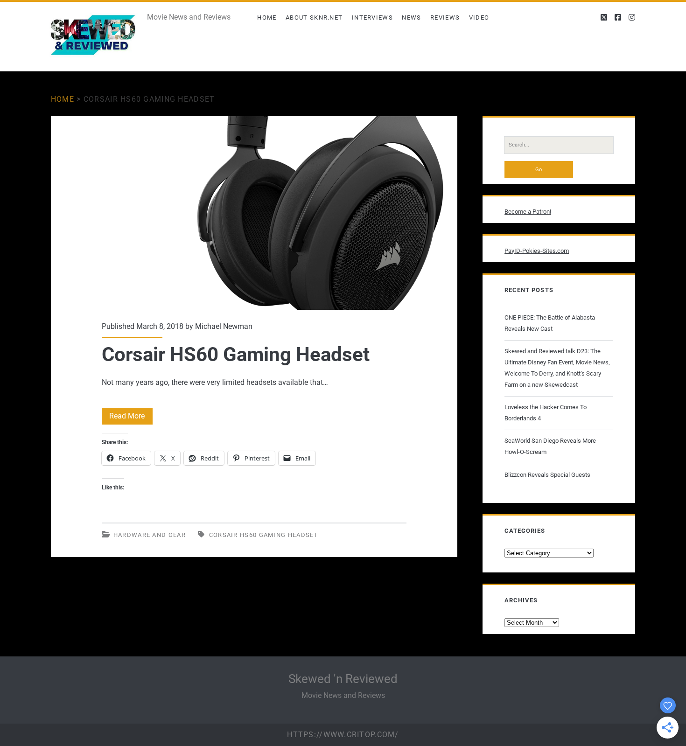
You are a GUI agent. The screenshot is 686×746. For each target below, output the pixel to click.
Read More (131, 418)
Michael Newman (223, 326)
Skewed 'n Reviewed (343, 679)
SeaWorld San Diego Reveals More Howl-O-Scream (550, 446)
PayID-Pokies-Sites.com (536, 250)
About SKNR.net (314, 17)
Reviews (445, 17)
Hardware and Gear (149, 534)
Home (266, 17)
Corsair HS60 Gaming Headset (254, 213)
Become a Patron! (527, 211)
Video (479, 17)
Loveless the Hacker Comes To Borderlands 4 (545, 413)
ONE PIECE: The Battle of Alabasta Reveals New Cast (549, 323)
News (411, 17)
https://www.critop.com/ (343, 734)
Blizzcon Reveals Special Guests (547, 474)
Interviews (372, 17)
